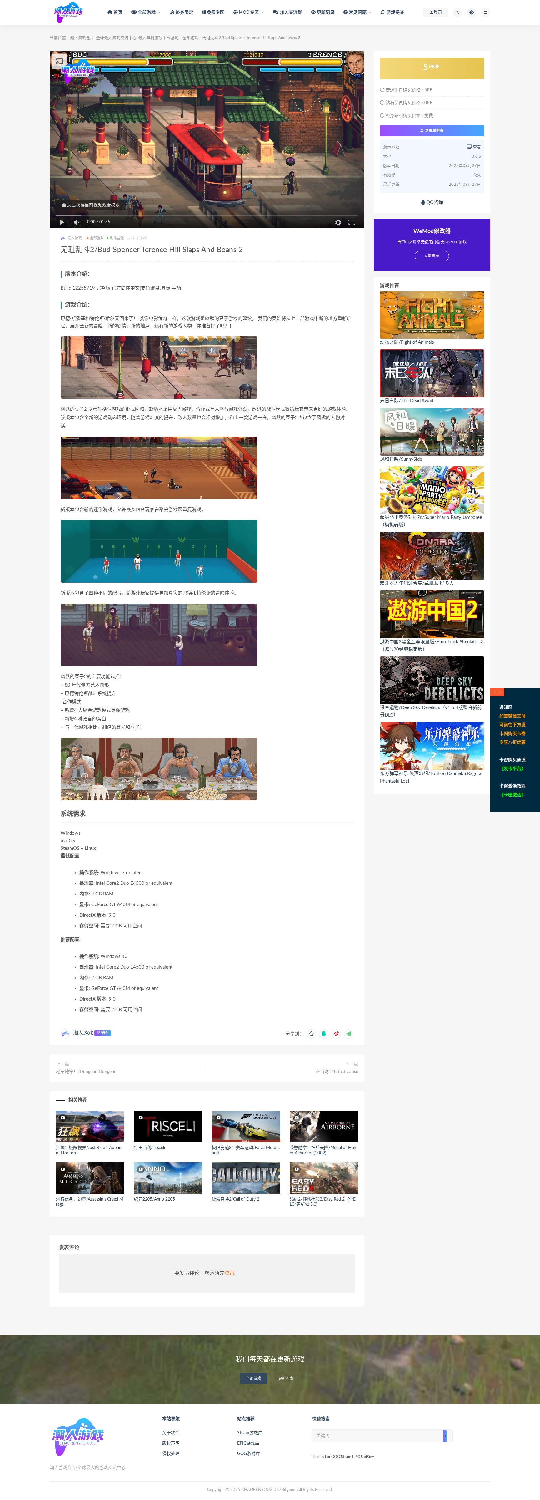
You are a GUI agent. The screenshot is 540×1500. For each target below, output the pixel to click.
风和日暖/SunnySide (401, 459)
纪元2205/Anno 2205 (154, 1199)
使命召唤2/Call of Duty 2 (235, 1199)
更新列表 (285, 1378)
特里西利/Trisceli (149, 1148)
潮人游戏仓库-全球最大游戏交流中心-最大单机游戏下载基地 (124, 38)
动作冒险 (117, 238)
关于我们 (171, 1433)
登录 (229, 1273)
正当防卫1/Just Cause (337, 1072)
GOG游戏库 (248, 1454)
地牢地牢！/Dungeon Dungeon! (87, 1072)
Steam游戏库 (249, 1433)
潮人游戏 (83, 1033)
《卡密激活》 (512, 795)
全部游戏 (190, 38)
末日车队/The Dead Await (406, 400)
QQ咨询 (434, 202)
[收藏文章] (311, 1034)
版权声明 (171, 1443)
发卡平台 (512, 769)
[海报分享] (348, 1034)
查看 (476, 147)
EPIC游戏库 (248, 1443)
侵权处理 (171, 1454)
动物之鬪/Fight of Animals (407, 342)
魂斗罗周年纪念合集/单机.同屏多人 (417, 583)
